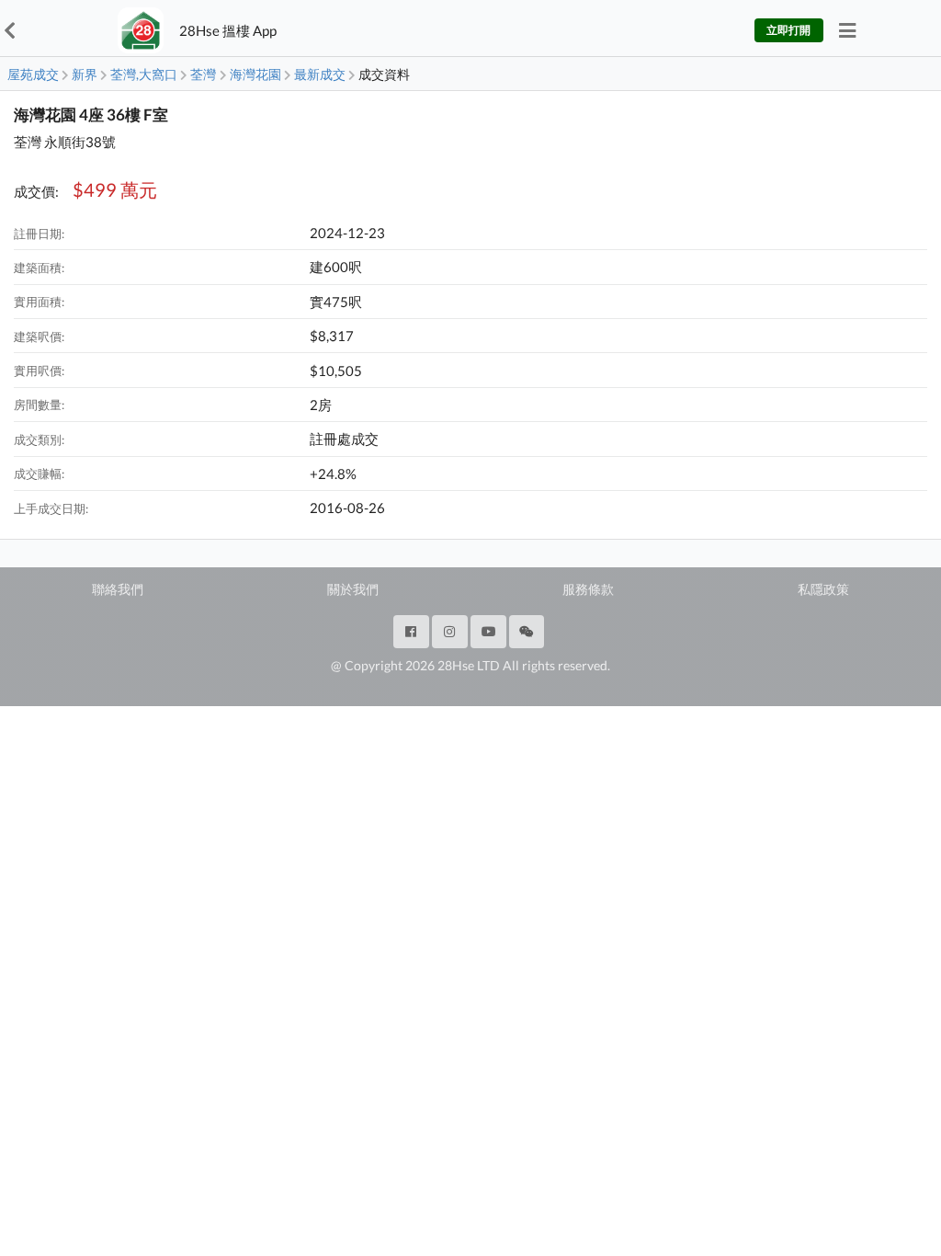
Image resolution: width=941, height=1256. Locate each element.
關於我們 (353, 589)
